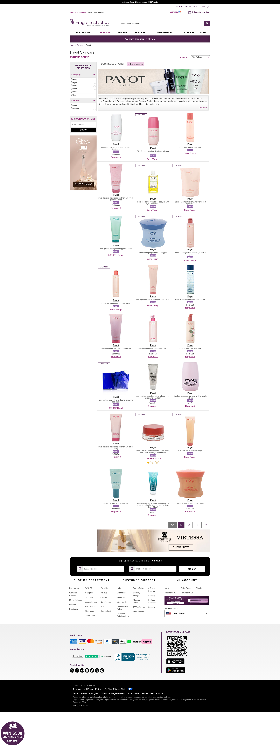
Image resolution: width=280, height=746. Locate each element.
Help (203, 7)
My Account (169, 588)
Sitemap (151, 595)
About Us (121, 597)
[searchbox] (161, 23)
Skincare (105, 32)
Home (72, 45)
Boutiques (73, 609)
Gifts (203, 32)
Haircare (140, 32)
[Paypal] (107, 641)
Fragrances (83, 32)
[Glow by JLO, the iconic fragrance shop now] (83, 164)
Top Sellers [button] (197, 57)
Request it (116, 157)
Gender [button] (75, 100)
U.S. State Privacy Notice (115, 689)
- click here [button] (140, 39)
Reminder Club (187, 593)
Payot (136, 64)
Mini (102, 606)
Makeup (122, 32)
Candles (103, 597)
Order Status (192, 7)
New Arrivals (105, 602)
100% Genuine (139, 607)
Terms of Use (79, 689)
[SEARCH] (207, 23)
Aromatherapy (91, 602)
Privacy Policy (94, 689)
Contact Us (121, 593)
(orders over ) (87, 12)
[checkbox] (83, 79)
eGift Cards (122, 602)
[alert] (177, 12)
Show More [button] (203, 108)
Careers (151, 607)
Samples (89, 593)
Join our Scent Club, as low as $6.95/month (140, 2)
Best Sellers (90, 606)
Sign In (179, 7)
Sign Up (83, 130)
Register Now (170, 593)
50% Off (88, 588)
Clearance (89, 611)
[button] (115, 129)
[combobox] (164, 23)
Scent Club (90, 615)
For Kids (104, 588)
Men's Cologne (75, 600)
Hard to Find (105, 611)
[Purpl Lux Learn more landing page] (186, 602)
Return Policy (138, 588)
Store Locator (138, 612)
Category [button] (75, 74)
